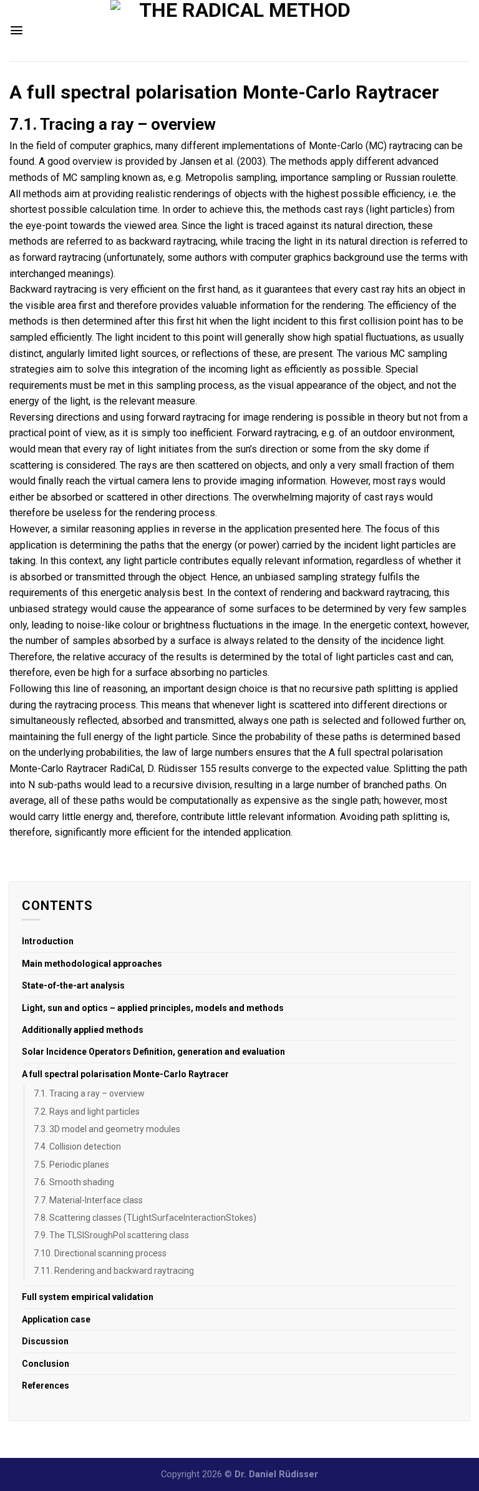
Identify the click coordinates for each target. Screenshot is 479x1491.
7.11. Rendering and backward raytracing (114, 1271)
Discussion (45, 1341)
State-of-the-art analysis (73, 985)
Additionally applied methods (82, 1030)
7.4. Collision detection (77, 1146)
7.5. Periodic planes (71, 1165)
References (45, 1386)
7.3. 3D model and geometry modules (107, 1129)
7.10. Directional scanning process (100, 1253)
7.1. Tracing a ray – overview (89, 1093)
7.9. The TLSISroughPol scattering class (111, 1235)
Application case (56, 1319)
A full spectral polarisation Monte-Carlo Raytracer (125, 1074)
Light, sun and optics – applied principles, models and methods (153, 1008)
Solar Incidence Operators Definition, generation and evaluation (153, 1052)
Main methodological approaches (92, 964)
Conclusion (45, 1364)
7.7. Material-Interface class (88, 1200)
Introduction (48, 941)
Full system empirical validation (87, 1297)
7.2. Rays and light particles (87, 1112)
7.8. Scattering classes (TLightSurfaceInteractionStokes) (145, 1218)
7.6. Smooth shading (74, 1182)
